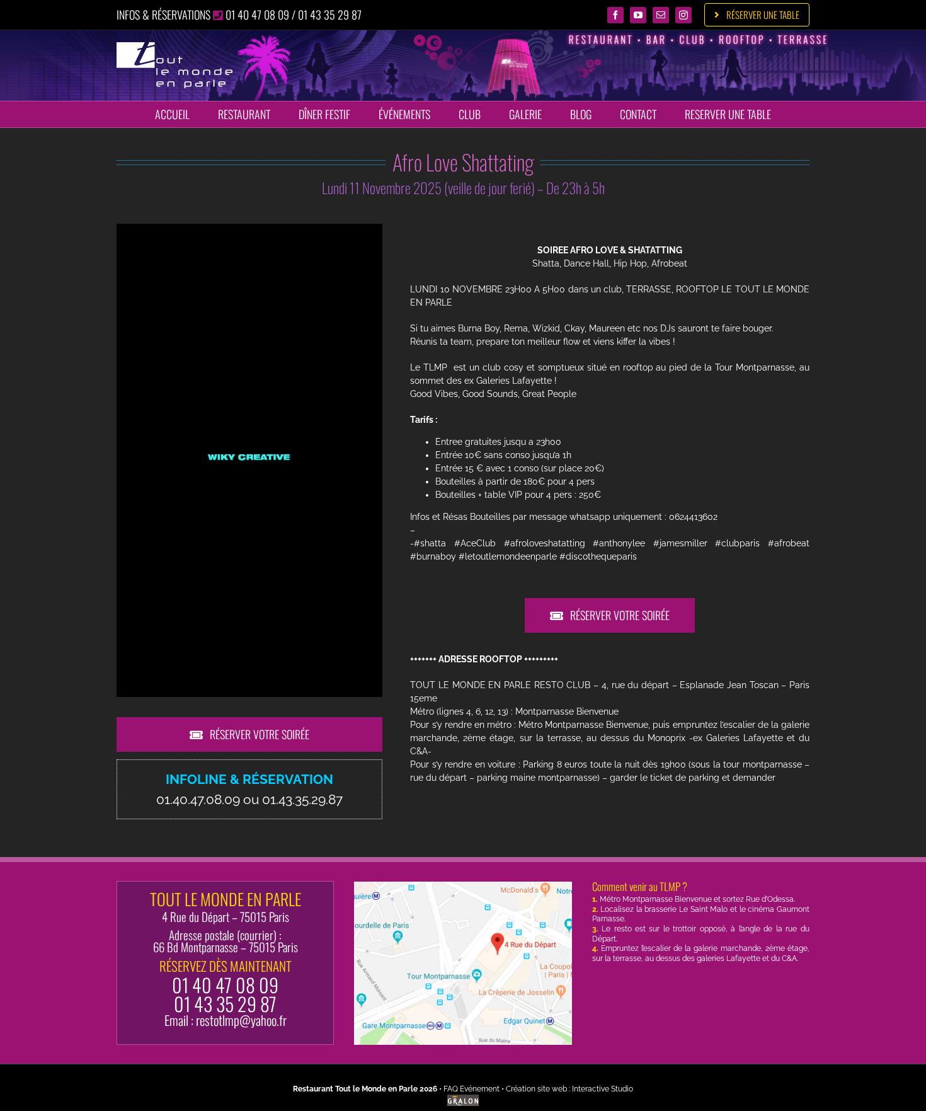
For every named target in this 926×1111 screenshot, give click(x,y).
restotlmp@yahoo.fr (241, 1020)
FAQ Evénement (471, 1089)
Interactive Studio (602, 1089)
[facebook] (615, 15)
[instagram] (683, 15)
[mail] (661, 15)
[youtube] (638, 15)
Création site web (536, 1089)
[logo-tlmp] (174, 47)
